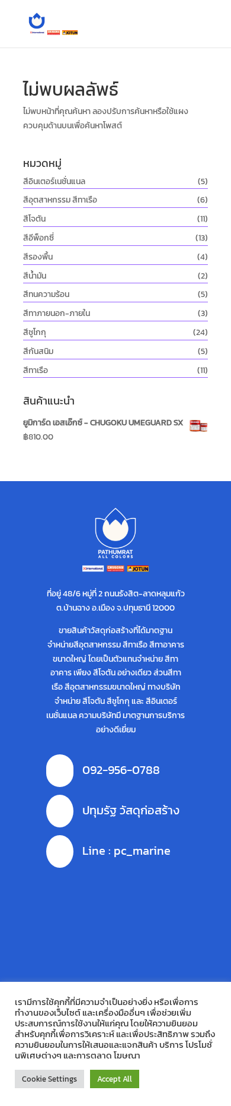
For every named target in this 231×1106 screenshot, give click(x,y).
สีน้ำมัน (34, 276)
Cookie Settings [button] (49, 1079)
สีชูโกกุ (34, 332)
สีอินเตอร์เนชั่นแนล (54, 181)
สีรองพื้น (38, 257)
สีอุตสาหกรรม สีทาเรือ (60, 200)
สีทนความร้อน (46, 294)
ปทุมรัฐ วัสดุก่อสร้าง (130, 810)
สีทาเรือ (35, 370)
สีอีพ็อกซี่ (38, 238)
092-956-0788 (121, 770)
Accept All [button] (114, 1079)
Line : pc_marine (126, 850)
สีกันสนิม (38, 351)
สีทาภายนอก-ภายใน (56, 313)
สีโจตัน (34, 219)
